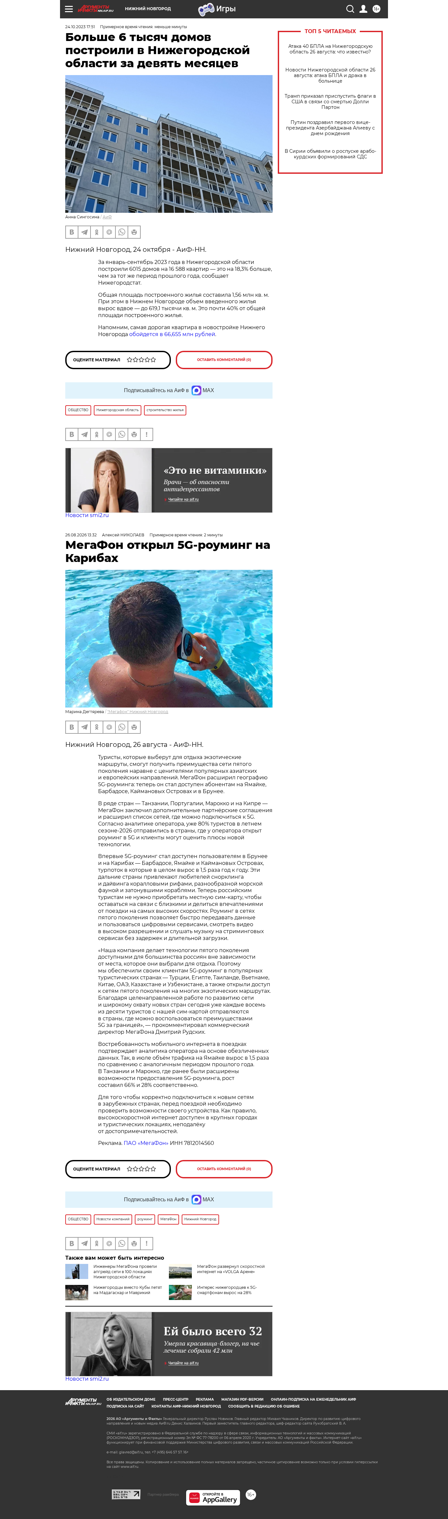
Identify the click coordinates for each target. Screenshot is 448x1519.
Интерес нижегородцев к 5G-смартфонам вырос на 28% (227, 1290)
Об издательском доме (131, 1399)
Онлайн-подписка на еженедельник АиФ (313, 1399)
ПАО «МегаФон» (146, 1143)
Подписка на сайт (125, 1406)
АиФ (107, 216)
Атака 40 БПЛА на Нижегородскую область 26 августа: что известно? (330, 49)
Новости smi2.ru (87, 515)
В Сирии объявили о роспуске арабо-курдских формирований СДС (330, 154)
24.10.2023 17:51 (80, 26)
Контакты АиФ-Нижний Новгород (186, 1406)
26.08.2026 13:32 (81, 534)
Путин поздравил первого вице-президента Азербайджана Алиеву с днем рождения (330, 128)
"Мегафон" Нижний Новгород (137, 711)
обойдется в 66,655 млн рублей (172, 334)
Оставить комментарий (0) (224, 360)
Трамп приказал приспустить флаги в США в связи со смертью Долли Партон (330, 101)
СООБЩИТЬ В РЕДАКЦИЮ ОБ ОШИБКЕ (264, 1406)
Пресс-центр (175, 1399)
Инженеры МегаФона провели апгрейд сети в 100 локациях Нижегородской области (125, 1271)
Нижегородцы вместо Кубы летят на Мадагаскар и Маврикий (127, 1290)
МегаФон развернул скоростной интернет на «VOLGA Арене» (231, 1269)
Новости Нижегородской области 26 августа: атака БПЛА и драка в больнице (330, 75)
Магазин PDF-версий (242, 1399)
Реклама (205, 1399)
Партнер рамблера (163, 1494)
